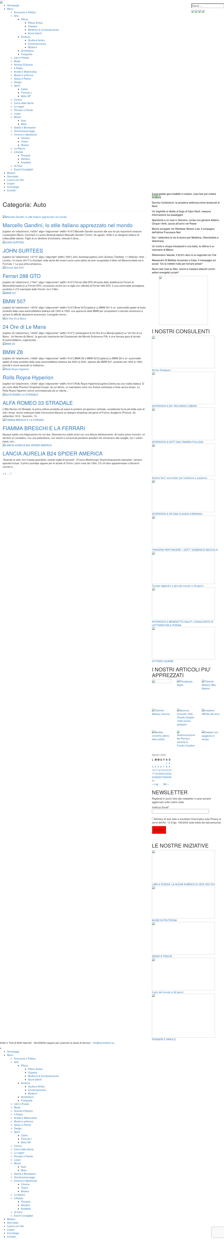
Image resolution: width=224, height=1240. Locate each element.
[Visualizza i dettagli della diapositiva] (183, 300)
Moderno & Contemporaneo (43, 29)
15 (167, 770)
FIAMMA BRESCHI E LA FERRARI (44, 428)
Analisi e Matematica (25, 71)
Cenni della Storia (24, 103)
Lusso (17, 113)
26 (159, 777)
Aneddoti (26, 162)
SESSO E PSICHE (162, 956)
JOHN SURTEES (23, 250)
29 (167, 777)
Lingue (11, 183)
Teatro (24, 141)
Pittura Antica (35, 22)
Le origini (19, 106)
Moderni (32, 47)
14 (164, 770)
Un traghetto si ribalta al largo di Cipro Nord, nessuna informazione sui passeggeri (181, 212)
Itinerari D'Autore (23, 64)
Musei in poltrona (23, 75)
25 (156, 777)
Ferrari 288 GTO (22, 275)
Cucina (18, 99)
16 (170, 770)
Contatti (11, 190)
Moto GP (26, 96)
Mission (11, 173)
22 (167, 773)
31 (153, 780)
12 (159, 770)
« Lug (155, 784)
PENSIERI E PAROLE (164, 1039)
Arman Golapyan (161, 370)
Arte (16, 15)
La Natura (19, 148)
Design (18, 82)
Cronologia (13, 187)
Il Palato (18, 68)
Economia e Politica (25, 12)
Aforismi (25, 159)
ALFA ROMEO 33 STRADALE (38, 402)
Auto (23, 120)
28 (164, 777)
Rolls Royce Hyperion (28, 377)
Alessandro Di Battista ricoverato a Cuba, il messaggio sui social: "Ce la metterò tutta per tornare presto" (184, 261)
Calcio (24, 89)
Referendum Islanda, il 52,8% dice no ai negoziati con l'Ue (184, 255)
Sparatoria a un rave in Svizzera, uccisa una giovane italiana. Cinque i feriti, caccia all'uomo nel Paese (185, 221)
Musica (25, 145)
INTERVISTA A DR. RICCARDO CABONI (174, 406)
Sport (17, 85)
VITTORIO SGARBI (162, 661)
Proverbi (25, 155)
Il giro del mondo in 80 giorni (167, 992)
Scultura (25, 36)
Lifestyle (18, 152)
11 (156, 770)
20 (161, 773)
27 (161, 777)
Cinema (25, 138)
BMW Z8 (13, 352)
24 (153, 777)
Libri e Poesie (21, 57)
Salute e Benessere (25, 127)
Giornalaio (12, 176)
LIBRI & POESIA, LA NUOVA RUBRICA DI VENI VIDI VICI (183, 884)
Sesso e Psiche (22, 78)
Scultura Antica (36, 40)
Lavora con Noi (15, 180)
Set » (166, 784)
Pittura (24, 19)
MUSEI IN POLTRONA (164, 920)
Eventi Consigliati (23, 169)
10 (153, 770)
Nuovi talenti (35, 33)
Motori (17, 117)
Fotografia (26, 54)
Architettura (27, 50)
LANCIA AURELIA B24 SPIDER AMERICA (53, 453)
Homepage (13, 5)
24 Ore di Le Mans (24, 326)
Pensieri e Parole (23, 110)
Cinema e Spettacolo (25, 134)
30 (170, 777)
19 (159, 773)
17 (153, 773)
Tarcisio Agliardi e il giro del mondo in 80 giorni (178, 585)
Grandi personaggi (24, 131)
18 (156, 773)
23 (170, 773)
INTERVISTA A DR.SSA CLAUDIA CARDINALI (177, 514)
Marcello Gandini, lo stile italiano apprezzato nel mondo (68, 225)
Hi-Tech (18, 166)
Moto (24, 124)
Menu (10, 8)
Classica (32, 26)
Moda (17, 61)
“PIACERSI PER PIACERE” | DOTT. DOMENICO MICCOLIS (185, 549)
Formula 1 (26, 92)
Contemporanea (37, 43)
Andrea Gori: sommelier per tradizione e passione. (180, 478)
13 (161, 770)
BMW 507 (14, 301)
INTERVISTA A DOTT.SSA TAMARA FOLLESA (177, 442)
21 (164, 773)
